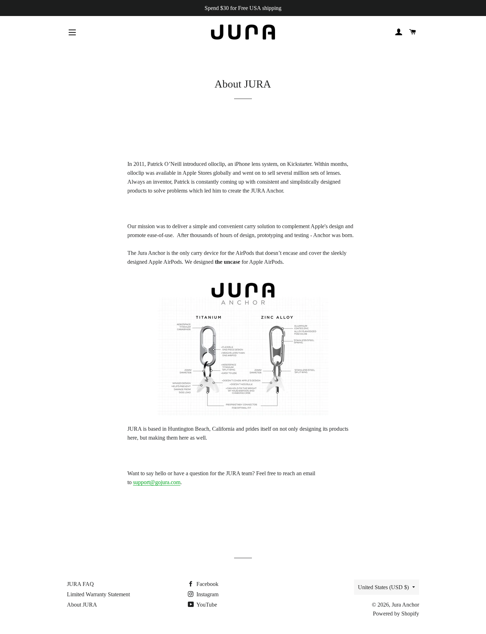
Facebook (206, 584)
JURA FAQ (80, 584)
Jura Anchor (405, 605)
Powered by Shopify (396, 614)
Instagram (206, 594)
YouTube (206, 605)
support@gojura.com (156, 482)
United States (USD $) (383, 587)
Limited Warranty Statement (98, 594)
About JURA (82, 605)
